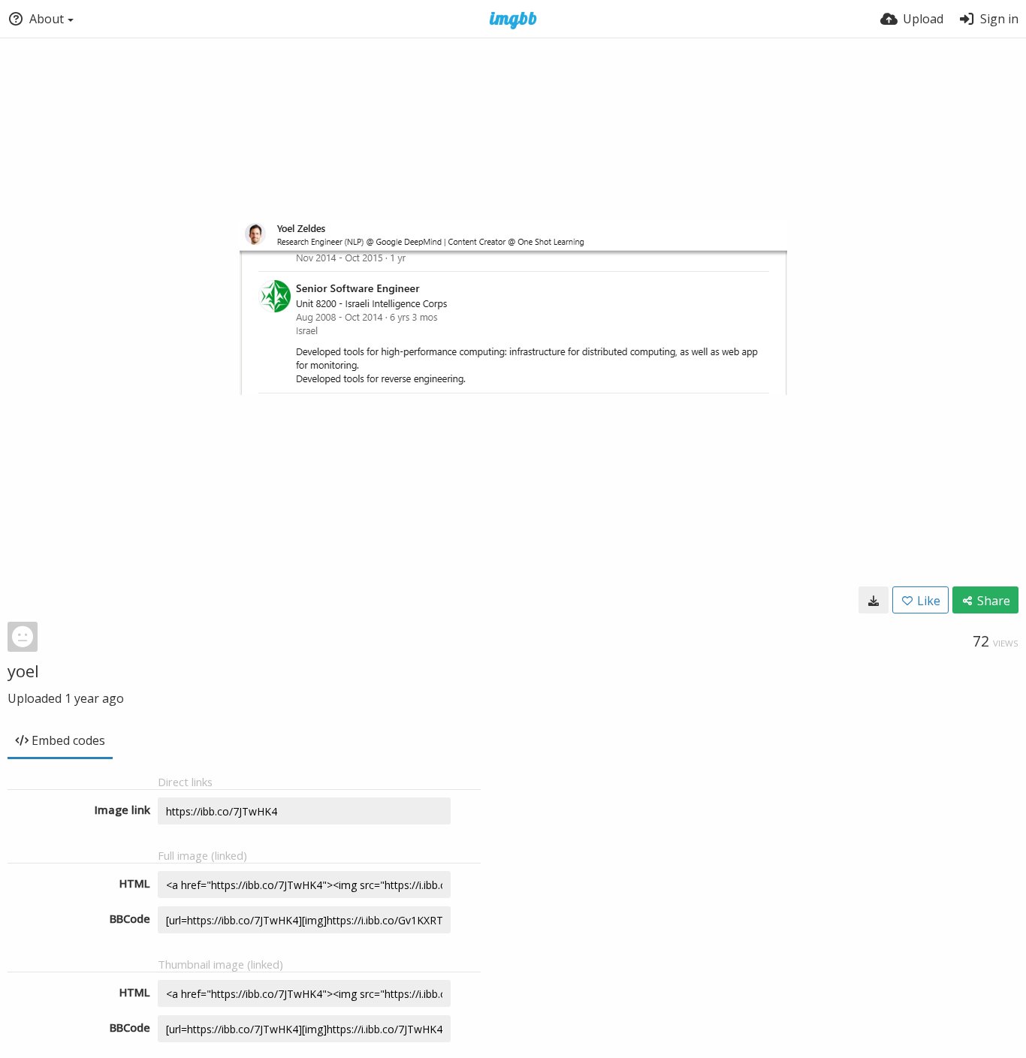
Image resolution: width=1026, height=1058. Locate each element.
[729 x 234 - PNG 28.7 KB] (874, 599)
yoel (23, 670)
